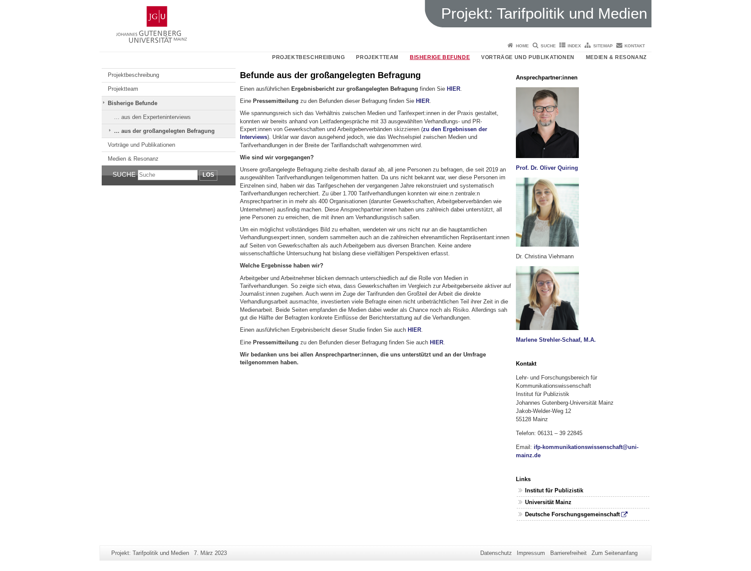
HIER (453, 89)
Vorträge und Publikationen (528, 57)
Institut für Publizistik (554, 490)
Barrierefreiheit (568, 553)
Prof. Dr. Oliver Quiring (547, 168)
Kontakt (635, 45)
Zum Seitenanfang (614, 553)
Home (522, 45)
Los (208, 175)
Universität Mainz (548, 502)
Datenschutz (496, 553)
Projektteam (377, 57)
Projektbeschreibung (308, 57)
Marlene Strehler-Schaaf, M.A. (556, 340)
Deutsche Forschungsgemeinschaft (572, 514)
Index (574, 45)
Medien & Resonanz (616, 57)
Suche (548, 45)
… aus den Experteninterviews (152, 117)
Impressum (531, 553)
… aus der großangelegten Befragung (164, 131)
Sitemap (603, 45)
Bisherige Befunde (440, 57)
